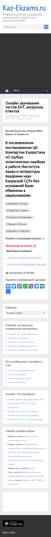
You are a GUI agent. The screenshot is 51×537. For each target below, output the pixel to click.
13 (31, 257)
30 (44, 264)
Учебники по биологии (18, 338)
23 (25, 264)
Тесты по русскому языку (19, 378)
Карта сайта (9, 532)
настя (10, 480)
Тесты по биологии (16, 382)
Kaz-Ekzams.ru (24, 7)
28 (39, 264)
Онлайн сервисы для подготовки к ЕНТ (26, 399)
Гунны (32, 468)
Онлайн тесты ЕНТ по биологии (22, 411)
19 (13, 264)
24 (27, 264)
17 (8, 264)
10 (23, 257)
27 (36, 264)
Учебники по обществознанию (22, 346)
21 (19, 264)
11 (26, 257)
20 (16, 264)
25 (30, 264)
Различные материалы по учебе (23, 350)
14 (34, 257)
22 (22, 264)
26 (33, 264)
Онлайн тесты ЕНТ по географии (23, 415)
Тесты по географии (17, 374)
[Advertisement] (25, 60)
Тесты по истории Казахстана (21, 370)
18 (10, 264)
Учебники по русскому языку (21, 342)
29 (42, 264)
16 (40, 257)
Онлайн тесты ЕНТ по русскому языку (25, 419)
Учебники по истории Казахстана (23, 334)
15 (37, 257)
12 (28, 257)
